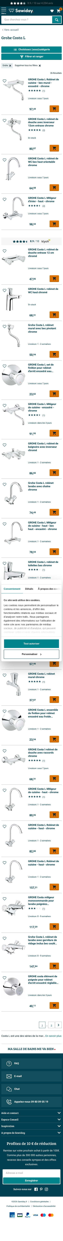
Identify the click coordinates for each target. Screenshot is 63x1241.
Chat (17, 1089)
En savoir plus (53, 1036)
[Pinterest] (41, 1189)
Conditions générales (39, 1201)
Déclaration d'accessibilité (44, 1206)
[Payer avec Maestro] (43, 1215)
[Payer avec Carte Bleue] (19, 1215)
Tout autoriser (31, 643)
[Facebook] (36, 1189)
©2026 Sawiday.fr (19, 1201)
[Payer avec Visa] (35, 1215)
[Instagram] (46, 1189)
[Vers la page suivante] (58, 1025)
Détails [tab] (29, 588)
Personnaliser (29, 654)
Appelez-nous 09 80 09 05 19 (31, 1102)
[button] (4, 81)
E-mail (18, 1076)
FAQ (16, 1063)
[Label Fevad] (12, 1215)
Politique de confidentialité (18, 1206)
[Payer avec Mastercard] (50, 1215)
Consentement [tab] (12, 588)
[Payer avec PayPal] (27, 1215)
